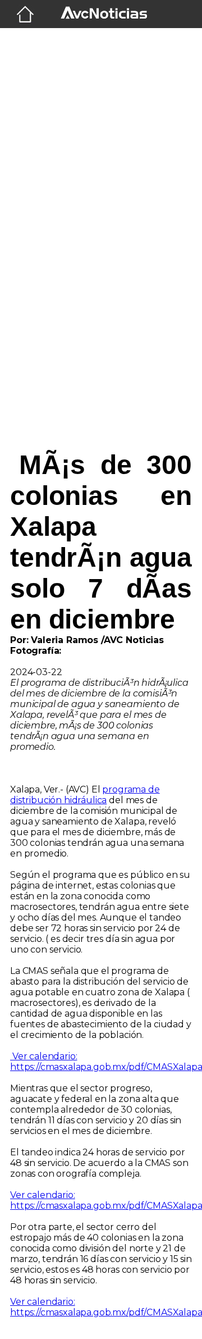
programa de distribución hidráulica (85, 794)
